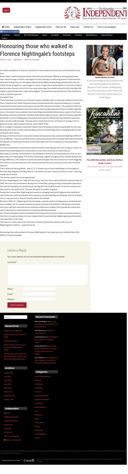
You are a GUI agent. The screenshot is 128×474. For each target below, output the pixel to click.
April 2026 (7, 388)
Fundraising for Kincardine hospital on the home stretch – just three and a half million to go (15, 356)
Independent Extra (43, 27)
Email (10, 294)
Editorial (17, 35)
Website (10, 299)
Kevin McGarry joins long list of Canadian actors (46, 339)
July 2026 (7, 376)
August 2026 (8, 372)
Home (7, 27)
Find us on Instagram (106, 27)
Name (10, 289)
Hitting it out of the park (13, 330)
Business (38, 380)
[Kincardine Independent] (95, 13)
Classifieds (55, 35)
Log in (6, 10)
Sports (44, 35)
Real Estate (67, 35)
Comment (12, 262)
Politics (4, 38)
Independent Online (22, 27)
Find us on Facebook (10, 31)
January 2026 (9, 399)
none (36, 411)
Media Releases (91, 35)
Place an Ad (61, 27)
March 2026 (8, 392)
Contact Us (88, 27)
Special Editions (107, 35)
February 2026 (9, 395)
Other (37, 419)
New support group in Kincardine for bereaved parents (46, 324)
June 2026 (7, 380)
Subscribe (74, 27)
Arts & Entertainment (31, 35)
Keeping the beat (10, 341)
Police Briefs (39, 422)
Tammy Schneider (32, 59)
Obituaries (78, 35)
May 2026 (7, 384)
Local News (6, 35)
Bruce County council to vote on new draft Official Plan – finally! (14, 347)
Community (39, 388)
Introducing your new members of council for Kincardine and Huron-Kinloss (46, 360)
